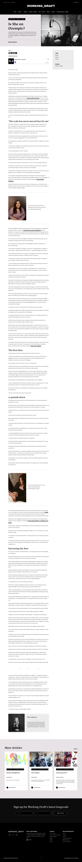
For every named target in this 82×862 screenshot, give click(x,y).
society (56, 59)
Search (77, 2)
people (56, 57)
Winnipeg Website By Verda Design (71, 858)
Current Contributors (67, 838)
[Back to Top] (41, 857)
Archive (64, 836)
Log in (30, 839)
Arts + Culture (52, 833)
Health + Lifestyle (53, 836)
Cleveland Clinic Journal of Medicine (32, 230)
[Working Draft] (41, 6)
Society (51, 841)
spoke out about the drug (33, 98)
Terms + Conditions (67, 841)
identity (57, 55)
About (64, 833)
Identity (51, 838)
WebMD (46, 512)
